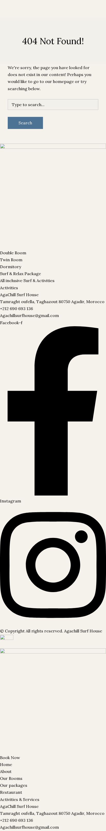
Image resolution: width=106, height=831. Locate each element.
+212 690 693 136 (16, 308)
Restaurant (63, 15)
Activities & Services (19, 799)
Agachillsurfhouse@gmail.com (29, 315)
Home (6, 764)
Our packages (37, 15)
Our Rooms (11, 15)
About (6, 771)
